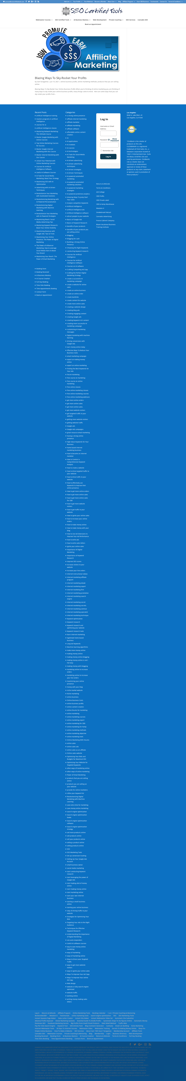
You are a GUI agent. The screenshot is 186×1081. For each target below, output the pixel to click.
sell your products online (76, 839)
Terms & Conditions (174, 1)
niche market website (75, 690)
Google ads (71, 426)
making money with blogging (77, 666)
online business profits (69, 82)
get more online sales (75, 403)
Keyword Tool (62, 1026)
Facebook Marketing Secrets (58, 1023)
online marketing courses (76, 717)
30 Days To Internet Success (67, 1028)
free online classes (74, 387)
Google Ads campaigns (75, 429)
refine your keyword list (75, 793)
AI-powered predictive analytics (78, 194)
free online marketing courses (78, 394)
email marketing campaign (76, 356)
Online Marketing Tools (81, 1013)
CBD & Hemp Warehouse (105, 204)
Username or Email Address (107, 127)
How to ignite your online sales (78, 515)
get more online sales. (75, 407)
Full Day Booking (42, 282)
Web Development (100, 20)
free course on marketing (76, 378)
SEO (68, 849)
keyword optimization (75, 619)
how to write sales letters (76, 543)
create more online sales (76, 304)
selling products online (75, 846)
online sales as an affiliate (76, 750)
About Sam (111, 1)
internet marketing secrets (76, 605)
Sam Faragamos (42, 82)
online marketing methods (87, 82)
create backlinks (73, 297)
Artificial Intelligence (74, 206)
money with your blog (75, 687)
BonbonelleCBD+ (41, 1016)
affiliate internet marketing (76, 119)
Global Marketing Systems (65, 1021)
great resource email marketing (78, 433)
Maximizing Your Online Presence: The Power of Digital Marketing (47, 239)
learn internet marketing (76, 634)
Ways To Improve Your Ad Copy (78, 974)
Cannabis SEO (143, 20)
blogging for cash (73, 239)
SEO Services (130, 20)
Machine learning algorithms (77, 647)
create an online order (75, 294)
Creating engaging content (76, 314)
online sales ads (73, 747)
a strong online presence (76, 116)
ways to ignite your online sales (78, 971)
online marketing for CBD (76, 723)
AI (67, 138)
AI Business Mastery (81, 20)
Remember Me (107, 151)
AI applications (72, 141)
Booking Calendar (98, 1013)
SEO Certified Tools (62, 20)
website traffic (72, 993)
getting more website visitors (77, 419)
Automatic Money (140, 1021)
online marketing (73, 713)
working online (72, 996)
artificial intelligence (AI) (75, 210)
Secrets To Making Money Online (124, 1028)
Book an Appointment (93, 24)
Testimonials (154, 1)
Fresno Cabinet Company (105, 220)
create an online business (76, 290)
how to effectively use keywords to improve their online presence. (76, 485)
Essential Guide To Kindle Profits (89, 1021)
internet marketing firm (75, 590)
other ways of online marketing (78, 771)
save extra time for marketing (77, 805)
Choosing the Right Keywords (77, 248)
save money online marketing (77, 808)
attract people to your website (78, 216)
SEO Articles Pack (76, 1026)
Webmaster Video (85, 1028)
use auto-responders (74, 940)
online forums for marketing (77, 710)
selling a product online (75, 842)
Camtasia (109, 1026)
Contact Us (163, 1)
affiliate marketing (73, 125)
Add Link (66, 1)
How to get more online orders (78, 491)
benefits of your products (76, 226)
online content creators (75, 707)
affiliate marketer (73, 122)
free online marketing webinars (78, 397)
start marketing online (75, 892)
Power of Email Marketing (76, 775)
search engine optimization (77, 812)
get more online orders (75, 400)
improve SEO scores (74, 561)
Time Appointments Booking (46, 289)
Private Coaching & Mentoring (75, 1034)
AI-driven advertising (74, 160)
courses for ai (41, 125)
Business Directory (119, 1034)
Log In (37, 1013)
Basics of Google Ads (74, 219)
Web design (71, 983)
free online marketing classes (77, 390)
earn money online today (76, 347)
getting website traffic (75, 423)
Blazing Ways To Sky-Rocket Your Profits (60, 78)
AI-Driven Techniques (75, 173)
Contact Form (41, 292)
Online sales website (74, 753)
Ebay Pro (142, 1028)
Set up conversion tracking (76, 856)
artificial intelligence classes (46, 128)
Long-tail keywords (74, 644)
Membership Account (121, 1031)
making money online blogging (78, 657)
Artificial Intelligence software (77, 213)
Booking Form (41, 269)
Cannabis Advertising (104, 216)
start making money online (76, 889)
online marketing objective (76, 733)
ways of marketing (73, 952)
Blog (119, 1)
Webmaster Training (102, 1028)
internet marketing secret (76, 602)
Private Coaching (115, 20)
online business (72, 697)
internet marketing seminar (77, 609)
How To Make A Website (63, 1031)
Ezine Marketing (137, 1026)
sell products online (74, 836)
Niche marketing (73, 694)
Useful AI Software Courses (46, 172)
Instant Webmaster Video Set (102, 1018)
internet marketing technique (77, 615)
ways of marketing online (76, 956)
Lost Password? (105, 166)
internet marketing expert (76, 586)
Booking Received (42, 272)
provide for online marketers (77, 790)
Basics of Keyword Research (77, 223)
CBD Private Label (102, 200)
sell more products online (76, 832)
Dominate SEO (40, 1023)
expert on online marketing (77, 365)
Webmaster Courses (43, 20)
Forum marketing (73, 374)
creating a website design (76, 307)
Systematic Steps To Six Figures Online (117, 1021)
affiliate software (73, 129)
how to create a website (75, 468)
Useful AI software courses (76, 943)
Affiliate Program (128, 1)
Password (103, 140)
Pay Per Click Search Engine (45, 1026)
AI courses (70, 148)
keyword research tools (75, 631)
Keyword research (73, 622)
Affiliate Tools (137, 1031)
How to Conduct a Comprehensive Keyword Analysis (76, 462)
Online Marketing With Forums (78, 740)
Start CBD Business (143, 1)
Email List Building (122, 1026)
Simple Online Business (43, 1031)
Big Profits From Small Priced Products (85, 1023)
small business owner (75, 865)
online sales (71, 743)
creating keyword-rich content (78, 320)
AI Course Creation (43, 279)
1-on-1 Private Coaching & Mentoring (121, 1013)
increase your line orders (76, 571)
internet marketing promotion (78, 593)
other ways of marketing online (78, 768)
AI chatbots (71, 145)
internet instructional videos (77, 574)
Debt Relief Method (109, 1023)
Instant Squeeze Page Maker (45, 1018)
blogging (70, 235)
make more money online (76, 650)
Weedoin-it (100, 208)
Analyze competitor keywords (77, 203)
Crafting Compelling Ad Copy (77, 269)
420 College (100, 192)
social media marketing (75, 868)
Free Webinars (88, 1)
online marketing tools (75, 737)
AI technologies (72, 151)
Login (108, 1034)
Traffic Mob (122, 1023)
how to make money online (76, 525)
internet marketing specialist (77, 612)
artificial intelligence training (46, 116)
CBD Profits (100, 196)
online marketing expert (75, 720)
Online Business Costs (75, 700)
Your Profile (76, 1)
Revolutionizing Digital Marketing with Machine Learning (45, 207)
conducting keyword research (77, 251)
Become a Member (100, 1)
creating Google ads (74, 317)
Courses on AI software (75, 266)
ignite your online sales (75, 546)
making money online (75, 654)
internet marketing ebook (76, 583)
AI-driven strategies (74, 170)
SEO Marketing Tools (74, 852)
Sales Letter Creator (65, 1018)
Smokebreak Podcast (103, 212)
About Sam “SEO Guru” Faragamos (98, 1031)
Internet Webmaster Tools (44, 1028)
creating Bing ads (73, 310)
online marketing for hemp (76, 727)
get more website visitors (76, 410)
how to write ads (73, 540)
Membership (99, 1034)
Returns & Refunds (103, 184)
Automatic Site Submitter (124, 1018)
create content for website (76, 300)
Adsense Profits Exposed (44, 1021)
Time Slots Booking (43, 285)
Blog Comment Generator (94, 1026)
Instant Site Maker (82, 1018)
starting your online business (77, 907)
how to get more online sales (77, 495)
